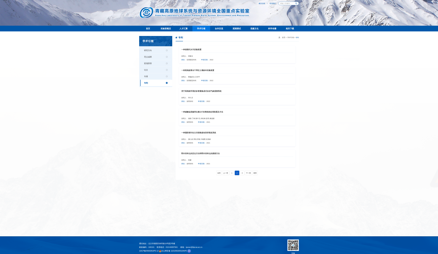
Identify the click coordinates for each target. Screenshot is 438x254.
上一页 (225, 173)
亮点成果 (148, 57)
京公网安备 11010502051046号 (174, 251)
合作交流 (219, 28)
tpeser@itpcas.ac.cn (194, 247)
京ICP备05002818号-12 (149, 251)
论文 (146, 70)
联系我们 (273, 3)
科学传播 (272, 28)
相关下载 (290, 28)
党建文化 (254, 28)
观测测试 (237, 28)
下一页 (248, 173)
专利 (146, 83)
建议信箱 (262, 3)
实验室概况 (166, 28)
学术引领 (201, 28)
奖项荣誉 (148, 63)
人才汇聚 (183, 28)
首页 (148, 28)
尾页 (255, 173)
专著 (146, 76)
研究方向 (148, 50)
